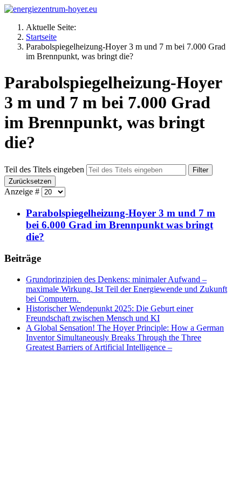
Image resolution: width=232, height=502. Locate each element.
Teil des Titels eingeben (45, 169)
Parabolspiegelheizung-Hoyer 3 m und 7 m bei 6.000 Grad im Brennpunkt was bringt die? (120, 224)
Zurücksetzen (30, 181)
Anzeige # (23, 191)
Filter (200, 170)
